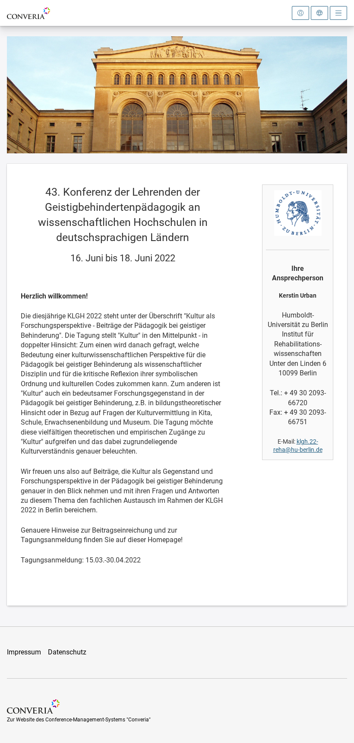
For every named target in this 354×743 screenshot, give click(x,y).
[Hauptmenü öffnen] (338, 13)
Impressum (24, 652)
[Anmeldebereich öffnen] (300, 13)
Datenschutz (67, 652)
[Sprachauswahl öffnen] (319, 13)
